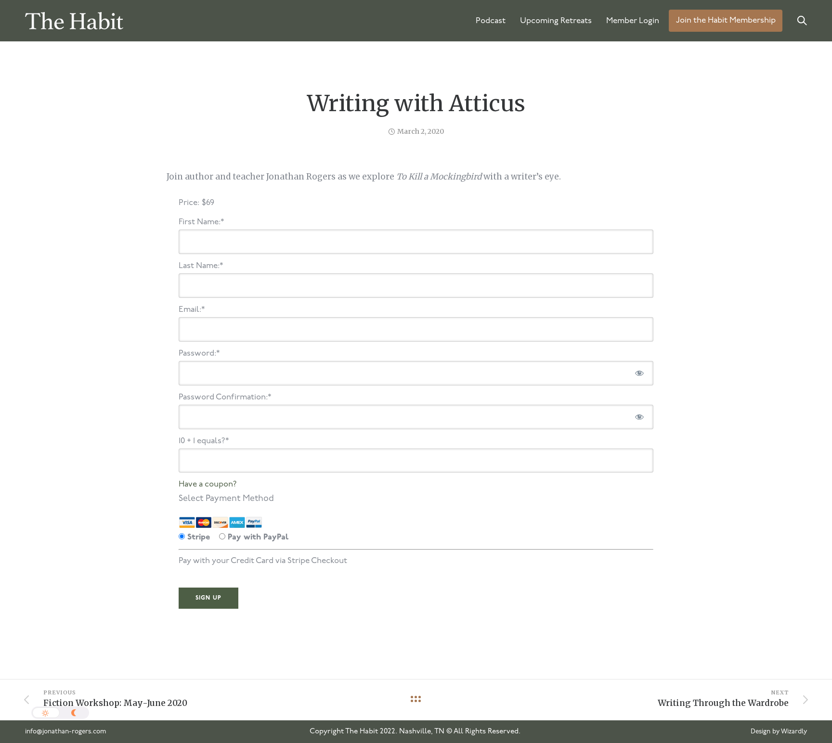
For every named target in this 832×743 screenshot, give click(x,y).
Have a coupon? (208, 484)
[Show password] (639, 373)
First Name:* (201, 222)
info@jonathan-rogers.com (65, 732)
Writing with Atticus (416, 103)
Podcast (491, 21)
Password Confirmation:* (225, 397)
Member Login (632, 21)
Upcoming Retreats (556, 21)
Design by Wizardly (779, 732)
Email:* (192, 310)
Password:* (199, 353)
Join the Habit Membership (726, 21)
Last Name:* (201, 266)
